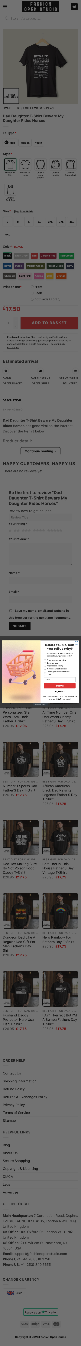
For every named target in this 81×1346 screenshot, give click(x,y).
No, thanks (59, 692)
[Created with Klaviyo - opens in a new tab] (40, 704)
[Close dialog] (76, 643)
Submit (59, 685)
